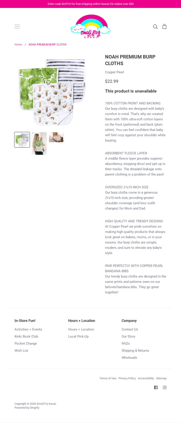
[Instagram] (164, 387)
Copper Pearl (114, 72)
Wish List (21, 351)
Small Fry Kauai (46, 403)
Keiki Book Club (26, 336)
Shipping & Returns (135, 351)
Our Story (128, 336)
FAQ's (126, 344)
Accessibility (146, 378)
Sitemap (161, 378)
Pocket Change (26, 344)
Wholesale (129, 358)
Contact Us (130, 329)
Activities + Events (28, 329)
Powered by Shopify (27, 407)
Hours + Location (81, 329)
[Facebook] (155, 387)
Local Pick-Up (78, 336)
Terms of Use (108, 378)
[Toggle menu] (17, 26)
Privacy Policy (127, 378)
